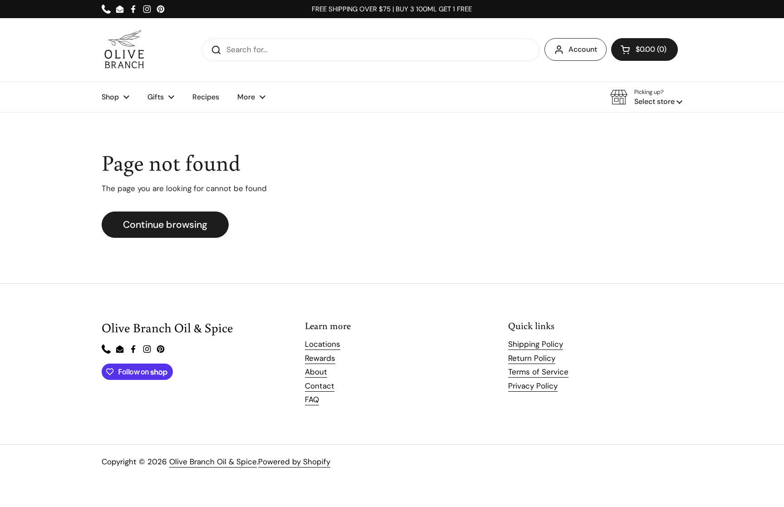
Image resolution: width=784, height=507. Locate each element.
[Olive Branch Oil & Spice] (124, 50)
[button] (644, 49)
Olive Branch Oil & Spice (213, 462)
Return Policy (531, 358)
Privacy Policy (533, 386)
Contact (319, 386)
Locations (322, 344)
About (316, 372)
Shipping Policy (535, 344)
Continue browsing (165, 224)
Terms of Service (538, 372)
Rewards (320, 358)
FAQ (312, 399)
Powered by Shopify (294, 462)
